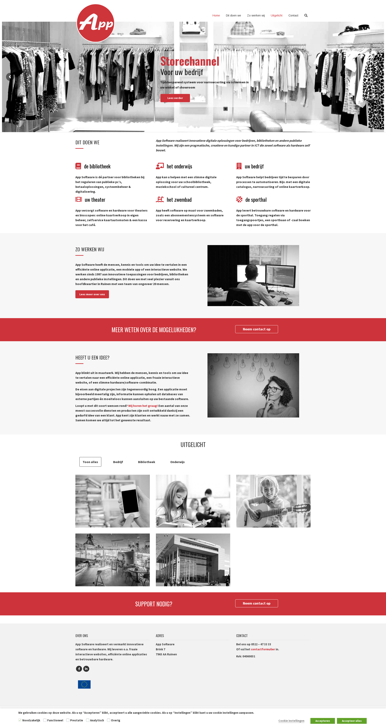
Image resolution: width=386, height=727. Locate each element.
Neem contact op (256, 329)
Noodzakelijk (31, 720)
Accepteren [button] (322, 721)
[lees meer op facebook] (79, 669)
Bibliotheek (146, 462)
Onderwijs (177, 462)
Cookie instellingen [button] (291, 721)
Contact (293, 15)
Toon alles (90, 462)
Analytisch (97, 720)
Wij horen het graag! (143, 406)
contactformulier (263, 649)
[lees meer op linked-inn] (86, 669)
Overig (115, 720)
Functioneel (55, 720)
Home (216, 15)
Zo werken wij (256, 15)
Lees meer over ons (92, 294)
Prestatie (76, 720)
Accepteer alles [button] (352, 721)
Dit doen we (233, 15)
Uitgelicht (276, 15)
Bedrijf (118, 462)
